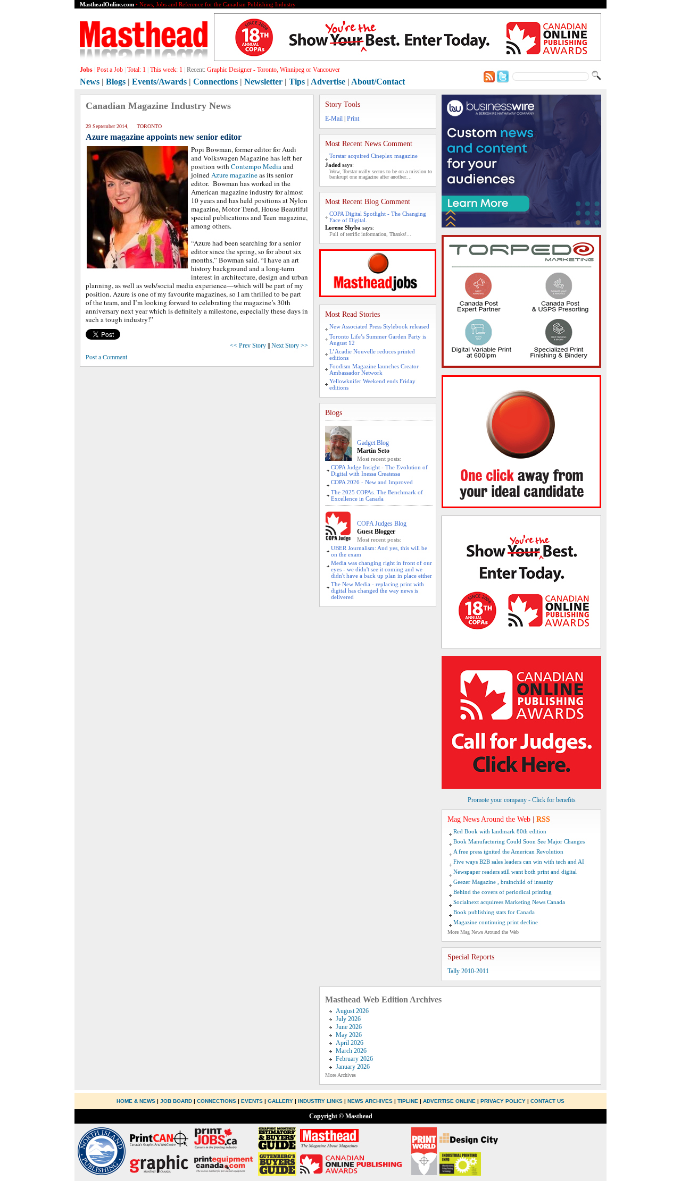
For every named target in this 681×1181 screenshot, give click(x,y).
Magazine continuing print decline (495, 922)
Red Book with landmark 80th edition (499, 831)
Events (252, 1101)
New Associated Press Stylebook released (379, 326)
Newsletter (263, 81)
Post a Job (110, 69)
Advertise (328, 81)
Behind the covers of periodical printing (502, 892)
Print (353, 118)
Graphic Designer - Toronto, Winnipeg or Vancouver (273, 69)
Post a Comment (106, 356)
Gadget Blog (373, 442)
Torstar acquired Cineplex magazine (373, 156)
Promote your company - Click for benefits (522, 800)
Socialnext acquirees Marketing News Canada (509, 902)
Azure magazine (234, 175)
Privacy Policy (503, 1101)
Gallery (280, 1101)
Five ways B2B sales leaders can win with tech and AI (518, 861)
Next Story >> (289, 345)
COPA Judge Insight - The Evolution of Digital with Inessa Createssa (379, 470)
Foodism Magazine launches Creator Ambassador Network (374, 369)
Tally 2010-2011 (468, 971)
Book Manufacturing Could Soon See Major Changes (519, 841)
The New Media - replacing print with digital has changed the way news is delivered (377, 590)
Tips (297, 81)
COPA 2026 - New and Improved (372, 482)
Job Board (176, 1101)
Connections (215, 81)
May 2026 (349, 1035)
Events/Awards (159, 81)
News (89, 81)
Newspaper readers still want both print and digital (515, 871)
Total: (136, 69)
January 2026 (353, 1066)
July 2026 (348, 1019)
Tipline (407, 1101)
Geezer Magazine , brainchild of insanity (503, 882)
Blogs (116, 81)
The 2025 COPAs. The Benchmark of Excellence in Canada (377, 495)
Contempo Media (256, 166)
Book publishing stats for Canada (494, 912)
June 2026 (349, 1027)
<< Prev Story (248, 345)
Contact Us (547, 1101)
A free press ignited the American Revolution (508, 851)
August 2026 (352, 1011)
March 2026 (351, 1051)
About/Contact (378, 81)
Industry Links (320, 1101)
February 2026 (354, 1058)
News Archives (370, 1101)
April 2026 (349, 1043)
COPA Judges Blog (381, 523)
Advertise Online (449, 1101)
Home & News (137, 1101)
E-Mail (334, 118)
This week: (166, 69)
